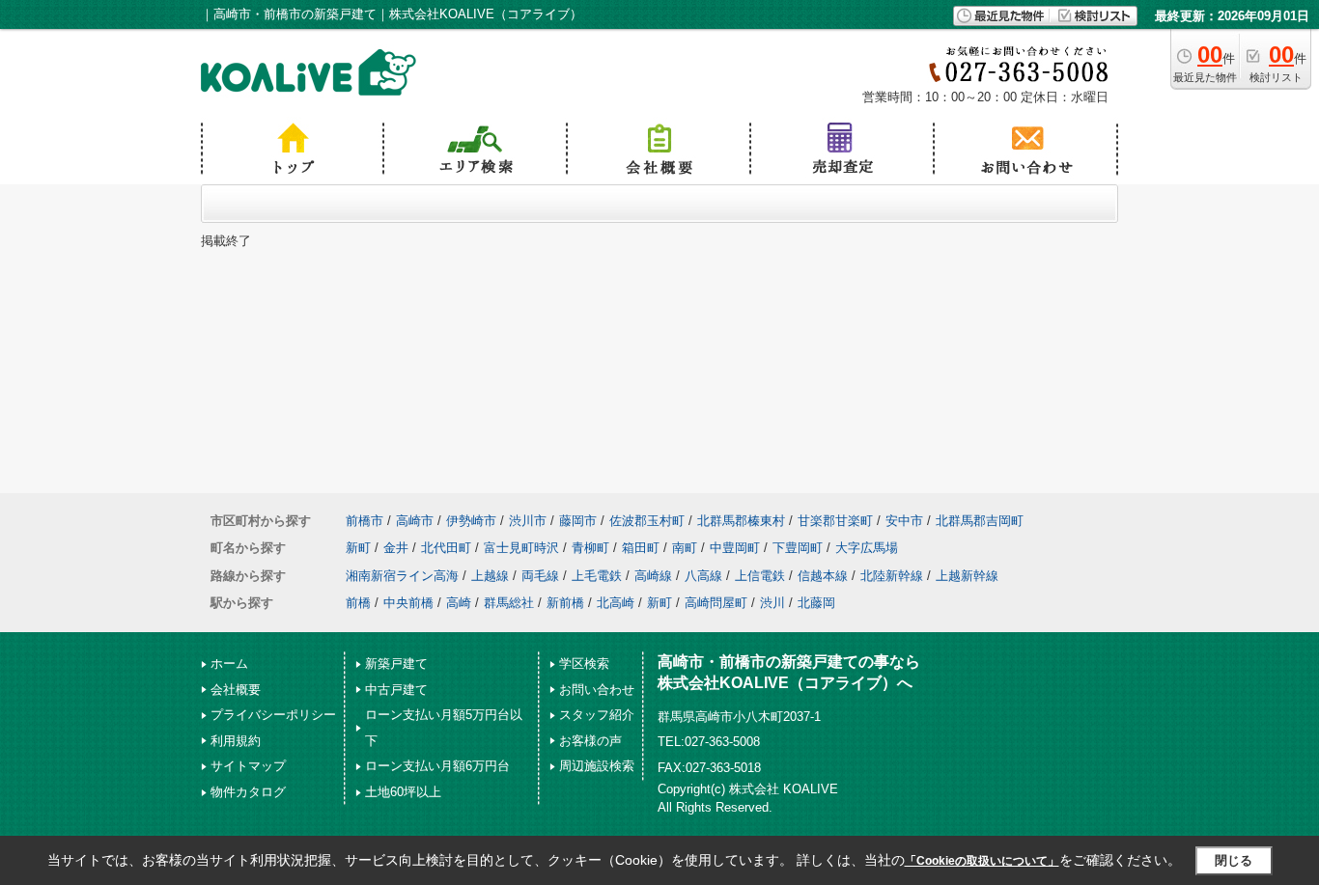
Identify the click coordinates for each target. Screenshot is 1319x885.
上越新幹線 (967, 575)
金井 (395, 547)
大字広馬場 (866, 547)
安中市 (904, 520)
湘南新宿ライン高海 (402, 575)
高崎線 (653, 575)
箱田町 (641, 547)
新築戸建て (396, 663)
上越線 (490, 575)
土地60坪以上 (403, 792)
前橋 (358, 602)
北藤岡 (816, 602)
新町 (358, 547)
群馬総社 (509, 602)
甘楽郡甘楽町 (835, 520)
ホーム (229, 663)
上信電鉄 (760, 575)
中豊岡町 (735, 547)
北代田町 (446, 547)
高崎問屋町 (716, 602)
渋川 (772, 602)
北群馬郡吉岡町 (980, 520)
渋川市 (528, 520)
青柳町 (590, 547)
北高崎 (615, 602)
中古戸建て (396, 689)
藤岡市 (578, 520)
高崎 (458, 602)
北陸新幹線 (891, 575)
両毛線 (540, 575)
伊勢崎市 (471, 520)
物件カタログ (248, 792)
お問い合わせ (596, 689)
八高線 (703, 575)
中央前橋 (408, 602)
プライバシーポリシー (273, 714)
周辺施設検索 (596, 766)
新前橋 (565, 602)
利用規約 (235, 740)
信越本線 (823, 575)
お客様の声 (590, 740)
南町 (684, 547)
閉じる (1233, 860)
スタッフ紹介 (596, 714)
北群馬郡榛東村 (741, 520)
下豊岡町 (797, 547)
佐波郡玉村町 (647, 520)
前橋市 (364, 520)
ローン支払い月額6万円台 (437, 766)
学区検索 (584, 663)
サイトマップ (248, 766)
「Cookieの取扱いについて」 (982, 861)
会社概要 (235, 689)
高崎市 (415, 520)
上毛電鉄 (597, 575)
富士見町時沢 (521, 547)
